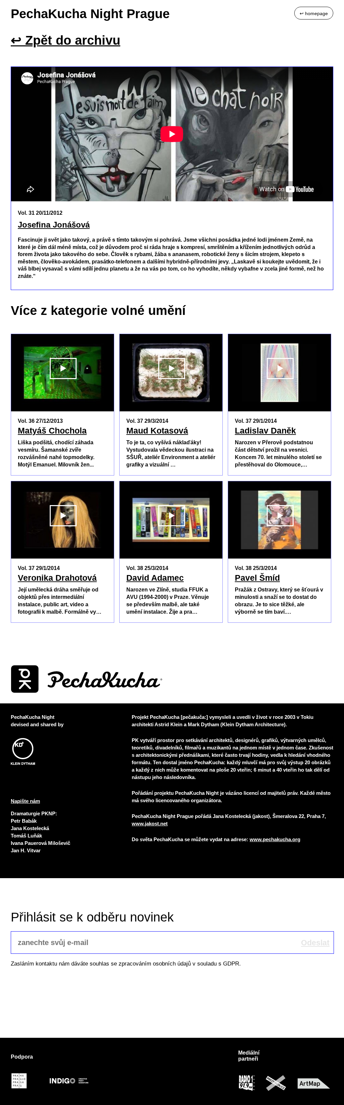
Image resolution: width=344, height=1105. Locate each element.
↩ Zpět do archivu (65, 40)
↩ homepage (314, 13)
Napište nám (25, 801)
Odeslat (315, 942)
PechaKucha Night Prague (90, 14)
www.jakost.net (150, 823)
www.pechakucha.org (275, 839)
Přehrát (63, 404)
